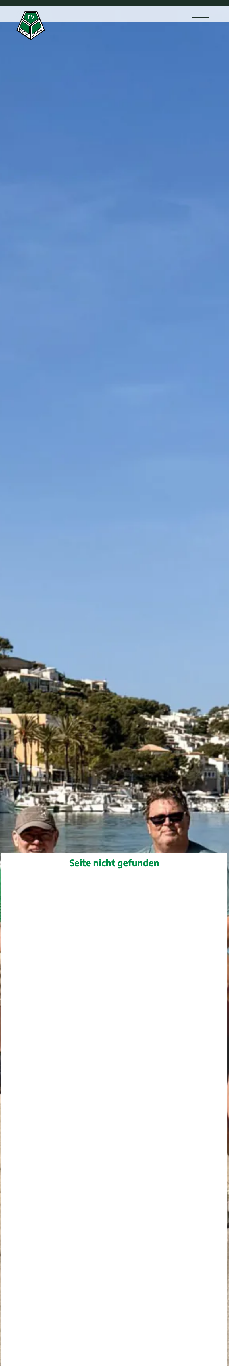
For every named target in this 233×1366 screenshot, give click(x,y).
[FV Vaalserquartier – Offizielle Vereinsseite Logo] (30, 25)
